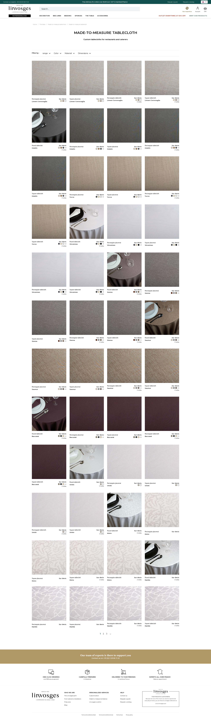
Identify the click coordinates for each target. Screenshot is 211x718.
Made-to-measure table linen (57, 24)
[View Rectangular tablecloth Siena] (87, 318)
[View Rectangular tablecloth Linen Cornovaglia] (124, 78)
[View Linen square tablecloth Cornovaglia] (162, 78)
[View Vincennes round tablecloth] (87, 221)
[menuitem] (204, 2)
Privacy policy (129, 714)
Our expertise (187, 11)
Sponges (78, 16)
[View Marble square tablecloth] (162, 603)
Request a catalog (188, 2)
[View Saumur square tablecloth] (162, 366)
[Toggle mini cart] (205, 8)
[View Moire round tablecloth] (124, 510)
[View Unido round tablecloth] (87, 462)
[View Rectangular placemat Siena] (162, 269)
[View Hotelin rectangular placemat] (87, 125)
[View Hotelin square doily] (124, 125)
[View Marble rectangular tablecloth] (124, 603)
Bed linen (57, 16)
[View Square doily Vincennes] (162, 221)
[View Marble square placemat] (87, 603)
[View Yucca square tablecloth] (49, 221)
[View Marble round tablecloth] (162, 557)
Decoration (44, 16)
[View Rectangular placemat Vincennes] (124, 221)
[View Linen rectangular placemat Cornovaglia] (49, 78)
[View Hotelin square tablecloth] (49, 173)
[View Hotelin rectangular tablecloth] (162, 125)
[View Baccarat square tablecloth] (49, 462)
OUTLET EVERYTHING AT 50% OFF (172, 16)
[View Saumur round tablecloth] (162, 318)
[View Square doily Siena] (49, 318)
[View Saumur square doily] (87, 366)
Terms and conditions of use (106, 714)
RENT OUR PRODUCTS (198, 16)
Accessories (102, 16)
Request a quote (172, 2)
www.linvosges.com (160, 703)
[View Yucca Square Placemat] (124, 173)
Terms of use (119, 714)
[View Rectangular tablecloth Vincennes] (49, 269)
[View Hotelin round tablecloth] (49, 125)
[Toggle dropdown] (50, 53)
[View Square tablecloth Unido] (87, 510)
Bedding (67, 16)
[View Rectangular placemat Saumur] (49, 366)
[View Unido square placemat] (162, 462)
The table (89, 16)
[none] (204, 2)
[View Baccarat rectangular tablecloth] (162, 414)
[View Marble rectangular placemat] (49, 603)
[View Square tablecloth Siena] (124, 318)
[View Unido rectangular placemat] (124, 462)
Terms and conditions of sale (89, 714)
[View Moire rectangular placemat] (162, 510)
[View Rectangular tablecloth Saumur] (124, 366)
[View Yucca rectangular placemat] (87, 173)
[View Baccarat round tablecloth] (49, 414)
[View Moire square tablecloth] (87, 557)
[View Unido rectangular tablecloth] (49, 510)
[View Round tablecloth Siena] (124, 269)
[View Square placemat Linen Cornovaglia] (87, 78)
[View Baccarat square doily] (124, 414)
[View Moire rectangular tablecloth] (124, 557)
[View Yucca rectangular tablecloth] (162, 173)
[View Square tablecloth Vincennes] (87, 269)
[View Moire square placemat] (49, 557)
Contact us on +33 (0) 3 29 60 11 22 (106, 658)
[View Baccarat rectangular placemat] (87, 414)
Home (35, 24)
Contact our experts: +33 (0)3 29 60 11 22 (16, 2)
